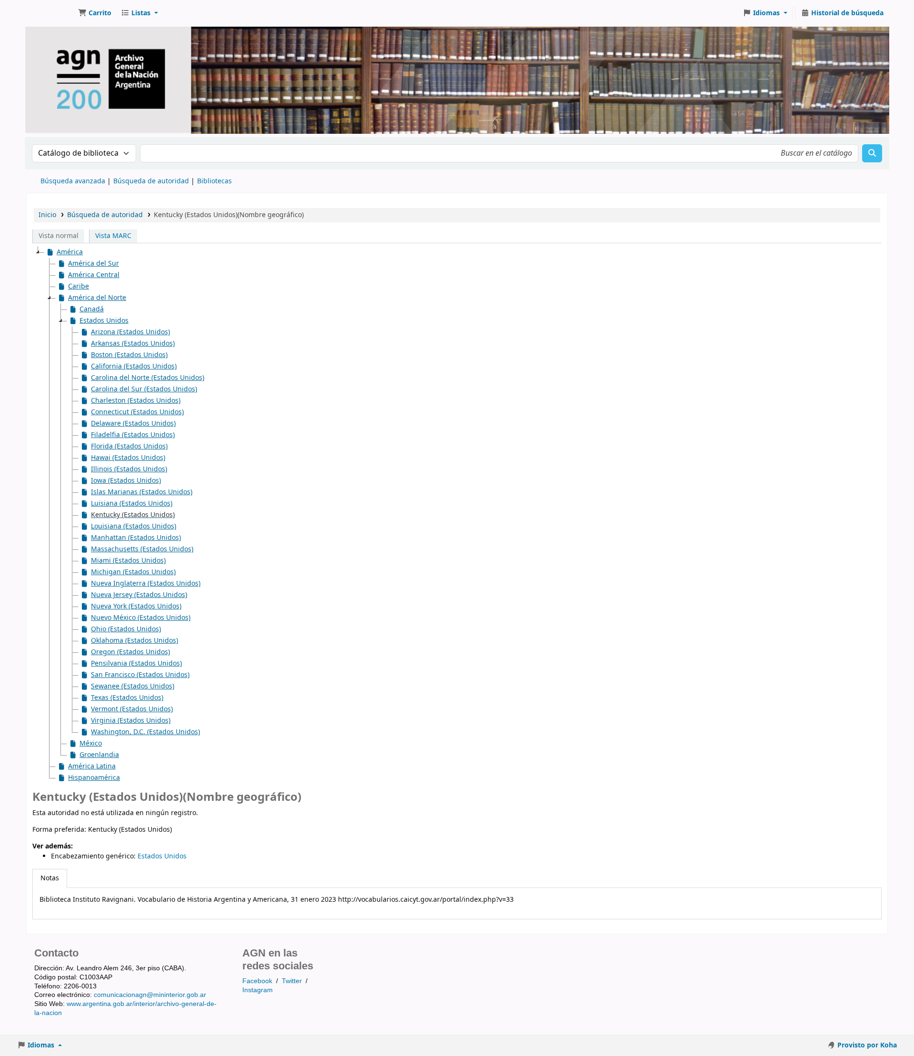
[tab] (49, 878)
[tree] (457, 515)
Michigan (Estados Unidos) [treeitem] (133, 572)
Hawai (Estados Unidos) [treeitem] (128, 458)
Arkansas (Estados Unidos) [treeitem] (133, 344)
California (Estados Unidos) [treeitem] (134, 366)
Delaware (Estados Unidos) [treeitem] (133, 423)
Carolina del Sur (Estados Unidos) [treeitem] (144, 389)
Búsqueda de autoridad (151, 181)
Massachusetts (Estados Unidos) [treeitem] (142, 549)
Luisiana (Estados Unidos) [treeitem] (131, 503)
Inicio (47, 215)
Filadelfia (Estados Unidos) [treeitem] (133, 435)
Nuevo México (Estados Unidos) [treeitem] (140, 618)
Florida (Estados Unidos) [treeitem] (129, 446)
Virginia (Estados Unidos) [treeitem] (130, 721)
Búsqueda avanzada (72, 181)
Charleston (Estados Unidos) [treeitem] (135, 401)
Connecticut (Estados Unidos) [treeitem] (137, 412)
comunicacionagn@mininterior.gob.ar (150, 994)
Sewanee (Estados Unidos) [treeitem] (132, 686)
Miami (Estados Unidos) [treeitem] (128, 561)
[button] (94, 13)
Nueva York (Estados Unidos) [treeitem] (136, 606)
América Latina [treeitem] (92, 766)
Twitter (292, 981)
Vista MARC (113, 236)
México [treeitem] (90, 743)
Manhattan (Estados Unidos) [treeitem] (136, 538)
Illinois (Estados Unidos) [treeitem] (129, 469)
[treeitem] (127, 515)
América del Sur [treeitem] (93, 264)
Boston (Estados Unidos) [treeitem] (129, 355)
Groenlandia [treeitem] (99, 755)
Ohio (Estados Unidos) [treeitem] (126, 629)
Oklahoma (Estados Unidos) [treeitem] (134, 641)
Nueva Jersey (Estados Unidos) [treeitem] (139, 595)
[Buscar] (872, 153)
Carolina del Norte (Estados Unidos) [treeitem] (147, 378)
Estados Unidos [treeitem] (104, 321)
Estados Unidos (162, 856)
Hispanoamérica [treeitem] (94, 778)
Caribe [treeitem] (78, 286)
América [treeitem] (70, 252)
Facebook (257, 981)
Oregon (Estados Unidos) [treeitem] (130, 652)
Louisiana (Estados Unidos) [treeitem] (133, 526)
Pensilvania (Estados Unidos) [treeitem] (136, 663)
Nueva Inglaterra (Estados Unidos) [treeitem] (145, 583)
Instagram (257, 990)
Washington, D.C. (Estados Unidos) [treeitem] (145, 732)
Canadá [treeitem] (91, 309)
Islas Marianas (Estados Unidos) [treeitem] (141, 492)
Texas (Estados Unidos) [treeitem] (127, 698)
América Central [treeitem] (93, 275)
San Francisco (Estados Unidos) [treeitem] (140, 675)
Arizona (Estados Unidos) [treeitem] (130, 332)
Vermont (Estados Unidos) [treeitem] (132, 709)
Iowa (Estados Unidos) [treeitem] (126, 481)
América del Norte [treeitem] (97, 298)
